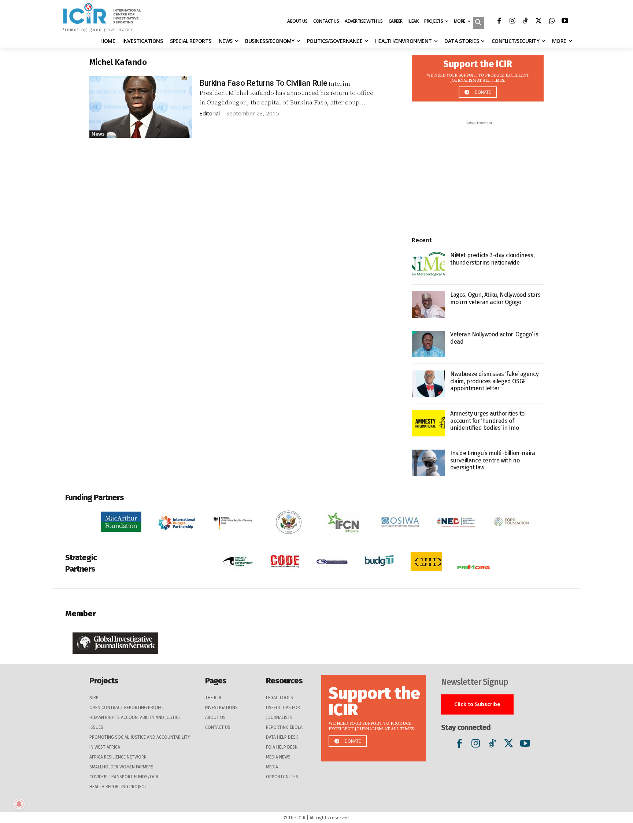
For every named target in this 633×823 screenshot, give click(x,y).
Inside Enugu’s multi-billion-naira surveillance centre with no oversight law (492, 460)
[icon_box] (477, 76)
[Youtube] (564, 21)
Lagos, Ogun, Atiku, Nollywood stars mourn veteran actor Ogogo (495, 298)
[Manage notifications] (19, 804)
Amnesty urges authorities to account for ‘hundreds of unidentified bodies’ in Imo (487, 420)
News (98, 133)
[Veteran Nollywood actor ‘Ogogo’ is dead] (428, 344)
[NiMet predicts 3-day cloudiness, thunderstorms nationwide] (428, 265)
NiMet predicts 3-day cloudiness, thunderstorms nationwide (492, 259)
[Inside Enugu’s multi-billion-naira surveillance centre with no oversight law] (428, 463)
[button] (478, 23)
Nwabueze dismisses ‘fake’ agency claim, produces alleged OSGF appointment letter (494, 380)
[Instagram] (512, 21)
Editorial (209, 113)
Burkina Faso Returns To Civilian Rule (263, 83)
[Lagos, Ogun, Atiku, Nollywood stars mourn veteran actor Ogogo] (428, 304)
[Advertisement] (478, 172)
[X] (538, 21)
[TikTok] (525, 21)
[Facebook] (499, 21)
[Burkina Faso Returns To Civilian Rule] (140, 107)
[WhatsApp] (551, 21)
